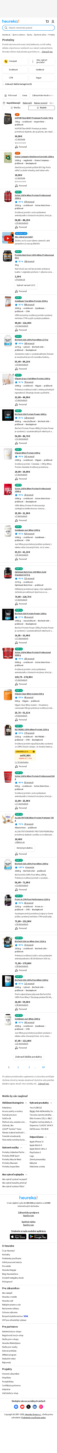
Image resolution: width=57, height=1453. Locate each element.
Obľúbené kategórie (13, 1103)
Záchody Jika (7, 1125)
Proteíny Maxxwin (10, 1163)
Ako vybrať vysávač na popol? (14, 1179)
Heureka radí (7, 1300)
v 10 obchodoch (21, 223)
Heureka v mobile (9, 1297)
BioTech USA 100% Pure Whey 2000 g (31, 863)
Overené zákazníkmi (10, 1373)
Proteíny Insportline (11, 1166)
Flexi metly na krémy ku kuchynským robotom (14, 1139)
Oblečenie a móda (37, 1166)
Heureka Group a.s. (33, 1414)
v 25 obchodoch (21, 555)
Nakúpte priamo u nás (11, 1304)
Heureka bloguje (9, 1270)
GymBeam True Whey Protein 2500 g (31, 301)
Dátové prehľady (9, 1350)
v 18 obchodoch (21, 966)
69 (43, 1067)
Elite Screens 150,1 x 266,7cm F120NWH (42, 1118)
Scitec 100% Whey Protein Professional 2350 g (28, 210)
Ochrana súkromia (9, 1312)
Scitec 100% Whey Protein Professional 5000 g (33, 654)
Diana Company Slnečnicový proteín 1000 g (34, 156)
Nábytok (33, 1163)
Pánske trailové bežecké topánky (14, 1132)
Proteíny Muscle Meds (11, 1159)
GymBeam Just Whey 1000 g (27, 530)
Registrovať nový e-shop (12, 1335)
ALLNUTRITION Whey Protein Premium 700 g (34, 819)
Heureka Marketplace (11, 1343)
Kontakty (6, 1254)
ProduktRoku (8, 1381)
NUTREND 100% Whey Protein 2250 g (32, 729)
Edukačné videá (8, 1358)
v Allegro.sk (20, 842)
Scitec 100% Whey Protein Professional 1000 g (33, 490)
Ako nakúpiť (7, 1293)
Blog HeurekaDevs (10, 1274)
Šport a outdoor (19, 35)
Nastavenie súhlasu (10, 1308)
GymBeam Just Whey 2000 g (27, 1019)
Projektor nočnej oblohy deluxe (42, 1122)
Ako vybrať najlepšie (13, 1174)
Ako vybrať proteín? (24, 237)
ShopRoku (6, 1377)
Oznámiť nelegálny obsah (13, 1278)
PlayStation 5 (35, 1152)
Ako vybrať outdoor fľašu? (13, 1186)
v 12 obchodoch (21, 326)
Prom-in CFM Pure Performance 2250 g (32, 899)
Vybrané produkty (39, 1103)
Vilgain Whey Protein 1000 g (27, 453)
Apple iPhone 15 (36, 1141)
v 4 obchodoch (21, 715)
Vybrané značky (10, 1147)
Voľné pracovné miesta (12, 1262)
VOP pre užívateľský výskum (14, 1320)
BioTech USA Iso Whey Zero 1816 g (30, 941)
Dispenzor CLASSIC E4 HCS (41, 1125)
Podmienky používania (11, 1258)
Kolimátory (6, 1107)
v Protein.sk (20, 279)
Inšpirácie (6, 1389)
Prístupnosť (7, 1281)
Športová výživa (40, 35)
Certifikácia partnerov (11, 1385)
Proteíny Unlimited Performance (14, 1152)
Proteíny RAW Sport (11, 1156)
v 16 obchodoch (21, 924)
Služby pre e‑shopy (10, 1339)
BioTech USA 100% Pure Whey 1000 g (31, 980)
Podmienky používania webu (33, 1417)
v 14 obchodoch (21, 364)
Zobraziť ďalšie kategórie (17, 84)
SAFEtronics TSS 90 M (39, 1129)
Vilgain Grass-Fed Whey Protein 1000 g (32, 378)
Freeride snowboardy (11, 1136)
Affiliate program (9, 1354)
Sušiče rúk (6, 1118)
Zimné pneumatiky (38, 1159)
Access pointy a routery (12, 1111)
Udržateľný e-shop (10, 1393)
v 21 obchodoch (21, 1043)
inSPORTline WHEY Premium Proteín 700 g (34, 118)
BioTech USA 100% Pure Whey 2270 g (31, 339)
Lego (32, 1156)
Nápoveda (6, 1362)
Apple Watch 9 (36, 1145)
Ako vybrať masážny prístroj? (14, 1183)
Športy (29, 35)
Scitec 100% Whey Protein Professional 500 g (35, 777)
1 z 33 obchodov (21, 762)
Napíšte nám (28, 1215)
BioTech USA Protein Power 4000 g (30, 414)
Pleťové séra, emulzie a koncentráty (14, 1122)
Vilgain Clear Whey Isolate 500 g (29, 693)
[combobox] (28, 28)
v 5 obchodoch (21, 474)
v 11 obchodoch (21, 439)
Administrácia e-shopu (11, 1331)
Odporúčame (36, 1137)
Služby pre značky (9, 1347)
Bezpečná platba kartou (12, 1316)
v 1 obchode (20, 139)
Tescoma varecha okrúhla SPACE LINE (42, 1114)
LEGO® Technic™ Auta (11, 1129)
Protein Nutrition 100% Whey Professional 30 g (34, 256)
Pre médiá (6, 1266)
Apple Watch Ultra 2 (38, 1149)
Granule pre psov (9, 1114)
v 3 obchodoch (21, 400)
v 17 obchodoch (21, 638)
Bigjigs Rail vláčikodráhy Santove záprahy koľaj (42, 1111)
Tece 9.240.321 (36, 1107)
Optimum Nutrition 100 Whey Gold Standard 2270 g (28, 586)
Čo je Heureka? (8, 1250)
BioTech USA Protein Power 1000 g (30, 613)
